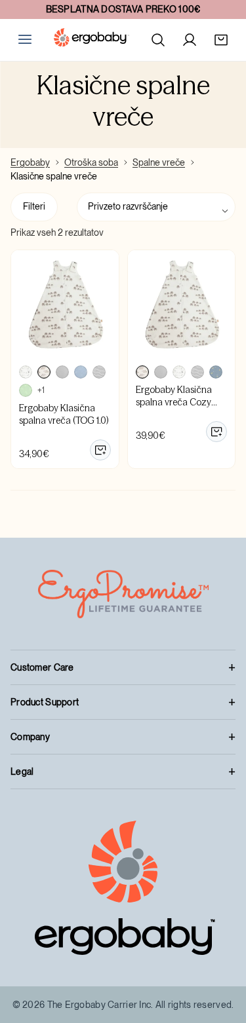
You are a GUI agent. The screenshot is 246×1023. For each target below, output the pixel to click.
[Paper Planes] (80, 372)
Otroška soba (91, 162)
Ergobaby (30, 162)
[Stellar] (215, 372)
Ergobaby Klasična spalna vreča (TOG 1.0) (63, 414)
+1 (41, 390)
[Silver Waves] (99, 372)
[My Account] (189, 40)
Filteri (34, 206)
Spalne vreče (159, 162)
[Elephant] (44, 372)
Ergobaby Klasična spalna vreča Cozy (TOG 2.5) (174, 402)
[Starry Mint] (25, 390)
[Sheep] (25, 372)
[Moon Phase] (62, 372)
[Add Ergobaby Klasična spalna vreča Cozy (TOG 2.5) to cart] (216, 431)
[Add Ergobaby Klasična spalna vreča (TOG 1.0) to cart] (100, 449)
